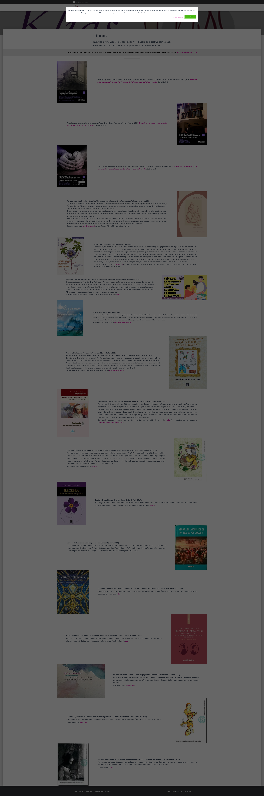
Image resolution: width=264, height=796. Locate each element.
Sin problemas (190, 17)
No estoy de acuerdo (178, 17)
